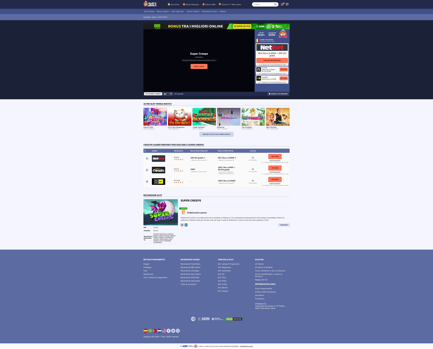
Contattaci (259, 299)
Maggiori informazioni (272, 60)
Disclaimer (259, 295)
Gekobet (172, 235)
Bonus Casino (162, 11)
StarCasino (163, 234)
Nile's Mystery (271, 127)
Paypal (146, 264)
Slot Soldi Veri (178, 11)
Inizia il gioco (199, 66)
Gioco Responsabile (263, 288)
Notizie (223, 11)
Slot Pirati (222, 281)
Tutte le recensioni (188, 284)
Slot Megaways (224, 267)
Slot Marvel (223, 287)
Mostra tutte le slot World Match (216, 134)
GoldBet (161, 237)
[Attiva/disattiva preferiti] (287, 4)
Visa (145, 271)
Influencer (220, 127)
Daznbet (156, 234)
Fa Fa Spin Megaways (176, 127)
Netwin (161, 235)
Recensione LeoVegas (190, 271)
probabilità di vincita (246, 346)
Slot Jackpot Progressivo (229, 264)
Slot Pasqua (223, 291)
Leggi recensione (274, 160)
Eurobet (166, 235)
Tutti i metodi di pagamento (155, 277)
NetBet (155, 237)
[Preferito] (171, 93)
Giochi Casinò (193, 11)
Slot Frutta (222, 284)
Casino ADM (210, 4)
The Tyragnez (247, 127)
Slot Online (149, 11)
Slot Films (222, 277)
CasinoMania (157, 242)
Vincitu (161, 240)
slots (154, 17)
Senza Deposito (192, 4)
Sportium (156, 239)
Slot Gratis (175, 4)
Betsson (156, 235)
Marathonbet (164, 239)
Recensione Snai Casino (191, 274)
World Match (199, 57)
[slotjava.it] (150, 4)
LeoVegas (170, 234)
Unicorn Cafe (148, 127)
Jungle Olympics (198, 127)
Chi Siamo (259, 264)
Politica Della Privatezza (265, 292)
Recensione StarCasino (190, 281)
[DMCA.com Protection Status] (234, 319)
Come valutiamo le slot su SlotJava (270, 271)
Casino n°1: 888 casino (231, 4)
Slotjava (146, 17)
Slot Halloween (224, 271)
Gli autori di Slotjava (263, 267)
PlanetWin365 (168, 237)
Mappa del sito (261, 280)
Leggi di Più (284, 225)
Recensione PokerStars (190, 264)
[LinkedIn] (186, 225)
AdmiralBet (167, 240)
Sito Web (284, 69)
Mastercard (148, 274)
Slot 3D (221, 274)
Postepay (147, 267)
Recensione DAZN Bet (190, 277)
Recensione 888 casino (190, 267)
